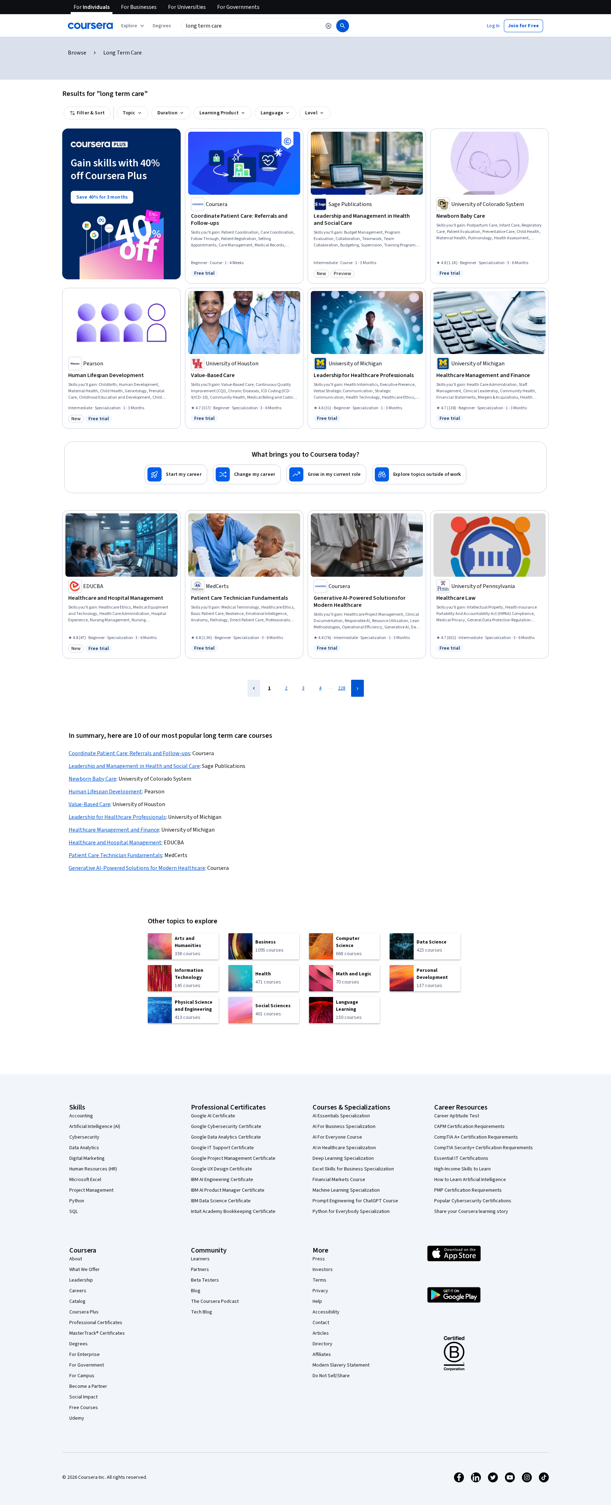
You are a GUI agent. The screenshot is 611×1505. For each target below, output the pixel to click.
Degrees (78, 1343)
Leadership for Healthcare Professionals (117, 817)
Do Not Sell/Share (331, 1375)
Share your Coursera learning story (471, 1211)
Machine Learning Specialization (346, 1190)
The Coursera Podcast (215, 1301)
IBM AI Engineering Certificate (222, 1179)
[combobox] (251, 25)
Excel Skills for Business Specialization (353, 1169)
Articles (321, 1333)
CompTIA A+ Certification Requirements (476, 1137)
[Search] (342, 25)
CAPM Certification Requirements (469, 1126)
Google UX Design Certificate (221, 1169)
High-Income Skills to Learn (462, 1169)
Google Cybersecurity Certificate (226, 1126)
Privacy (320, 1290)
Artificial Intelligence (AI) (94, 1126)
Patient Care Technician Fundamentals (115, 855)
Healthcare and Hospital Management (115, 842)
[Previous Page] (254, 688)
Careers (77, 1290)
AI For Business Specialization (344, 1126)
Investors (323, 1269)
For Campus (81, 1375)
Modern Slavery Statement (341, 1365)
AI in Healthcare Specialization (344, 1147)
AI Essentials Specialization (341, 1115)
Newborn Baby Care (92, 779)
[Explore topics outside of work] (419, 474)
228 (341, 688)
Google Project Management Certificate (233, 1158)
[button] (162, 25)
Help (317, 1301)
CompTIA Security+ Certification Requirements (483, 1147)
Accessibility (326, 1312)
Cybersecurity (84, 1137)
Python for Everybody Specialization (351, 1211)
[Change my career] (247, 474)
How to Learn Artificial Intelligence (470, 1179)
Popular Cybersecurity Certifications (472, 1200)
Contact (321, 1322)
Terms (319, 1280)
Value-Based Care (89, 804)
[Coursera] (90, 26)
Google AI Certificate (213, 1115)
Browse (77, 53)
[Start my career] (176, 474)
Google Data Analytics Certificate (226, 1137)
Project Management (91, 1190)
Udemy (76, 1418)
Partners (200, 1269)
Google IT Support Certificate (222, 1147)
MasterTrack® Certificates (97, 1333)
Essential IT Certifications (461, 1158)
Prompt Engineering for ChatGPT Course (355, 1200)
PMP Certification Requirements (468, 1190)
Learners (200, 1258)
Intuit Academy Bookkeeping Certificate (233, 1211)
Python (76, 1200)
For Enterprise (84, 1354)
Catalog (77, 1301)
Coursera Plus (84, 1312)
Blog (195, 1290)
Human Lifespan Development (105, 792)
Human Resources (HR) (93, 1169)
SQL (73, 1211)
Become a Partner (88, 1386)
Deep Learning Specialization (343, 1158)
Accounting (81, 1115)
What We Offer (84, 1269)
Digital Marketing (87, 1158)
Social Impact (83, 1397)
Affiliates (322, 1354)
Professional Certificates (95, 1322)
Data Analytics (84, 1147)
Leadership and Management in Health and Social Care (134, 766)
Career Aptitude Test (456, 1115)
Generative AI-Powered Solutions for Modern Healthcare (137, 868)
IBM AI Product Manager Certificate (227, 1190)
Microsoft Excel (85, 1179)
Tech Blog (201, 1312)
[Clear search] (328, 25)
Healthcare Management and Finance (114, 830)
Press (319, 1258)
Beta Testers (205, 1280)
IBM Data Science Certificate (221, 1200)
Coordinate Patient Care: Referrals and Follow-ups (129, 753)
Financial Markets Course (339, 1179)
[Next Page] (357, 688)
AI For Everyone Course (337, 1137)
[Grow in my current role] (326, 474)
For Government (86, 1365)
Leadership (81, 1280)
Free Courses (83, 1407)
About (75, 1258)
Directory (322, 1343)
